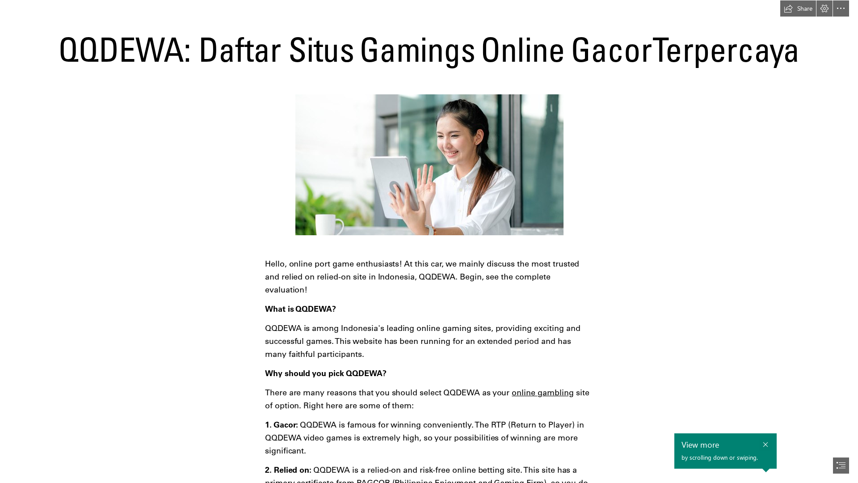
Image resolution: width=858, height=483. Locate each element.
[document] (429, 241)
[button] (798, 8)
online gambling (542, 392)
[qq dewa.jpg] (429, 164)
